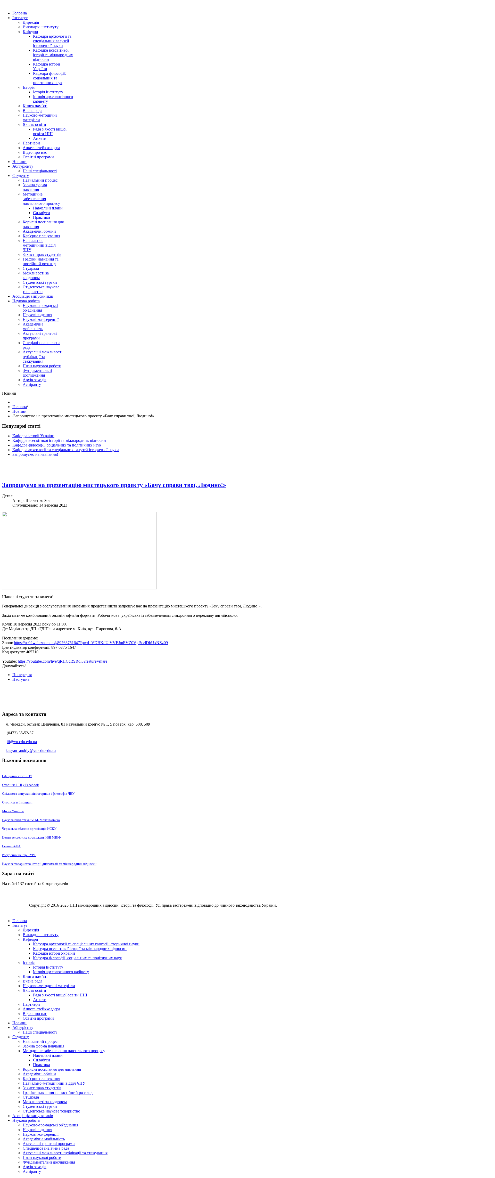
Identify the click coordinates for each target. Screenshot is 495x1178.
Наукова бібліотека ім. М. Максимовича (31, 819)
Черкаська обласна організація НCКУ (29, 828)
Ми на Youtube (13, 811)
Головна (19, 406)
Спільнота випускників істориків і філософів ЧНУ (38, 793)
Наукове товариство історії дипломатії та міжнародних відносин (49, 863)
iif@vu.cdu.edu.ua (22, 742)
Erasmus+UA (11, 846)
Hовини (19, 411)
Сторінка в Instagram (17, 802)
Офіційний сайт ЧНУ (17, 776)
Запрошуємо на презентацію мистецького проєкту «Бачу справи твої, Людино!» (114, 485)
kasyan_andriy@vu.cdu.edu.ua (31, 750)
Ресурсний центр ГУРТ (19, 854)
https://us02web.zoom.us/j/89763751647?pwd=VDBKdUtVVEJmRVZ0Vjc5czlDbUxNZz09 (91, 642)
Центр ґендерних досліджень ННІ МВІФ (31, 837)
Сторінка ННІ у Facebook (20, 784)
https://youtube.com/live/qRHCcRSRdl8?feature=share (62, 661)
